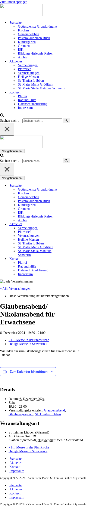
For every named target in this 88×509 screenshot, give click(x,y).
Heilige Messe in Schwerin (28, 344)
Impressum (25, 107)
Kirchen (23, 30)
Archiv (22, 57)
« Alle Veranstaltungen (15, 288)
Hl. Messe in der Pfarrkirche (29, 340)
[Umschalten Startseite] (74, 186)
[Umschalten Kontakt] (74, 259)
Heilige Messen (28, 76)
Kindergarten (27, 42)
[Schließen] (7, 129)
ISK (20, 49)
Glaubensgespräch (21, 414)
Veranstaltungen (29, 73)
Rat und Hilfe (27, 100)
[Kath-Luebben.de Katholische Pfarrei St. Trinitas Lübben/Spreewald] (21, 15)
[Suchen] (2, 116)
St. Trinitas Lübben (31, 80)
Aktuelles (15, 463)
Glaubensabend (54, 410)
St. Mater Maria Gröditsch (35, 84)
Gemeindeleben (28, 34)
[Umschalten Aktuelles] (74, 224)
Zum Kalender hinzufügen (29, 371)
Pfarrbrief (24, 69)
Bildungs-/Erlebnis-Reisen (35, 53)
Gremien (24, 45)
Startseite (15, 458)
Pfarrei (22, 96)
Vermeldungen (28, 65)
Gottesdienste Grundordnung (37, 26)
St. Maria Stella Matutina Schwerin (41, 88)
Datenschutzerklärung (32, 104)
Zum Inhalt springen (13, 2)
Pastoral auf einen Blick (34, 38)
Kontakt (14, 467)
